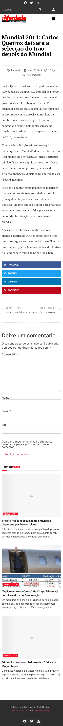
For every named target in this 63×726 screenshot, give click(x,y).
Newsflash (10, 514)
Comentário (10, 354)
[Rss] (37, 2)
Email (6, 411)
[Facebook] (25, 2)
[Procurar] (40, 9)
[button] (53, 18)
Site (4, 424)
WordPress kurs (20, 710)
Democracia (11, 584)
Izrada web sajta (42, 710)
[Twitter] (31, 2)
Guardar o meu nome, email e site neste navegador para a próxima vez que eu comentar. (27, 444)
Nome (6, 397)
